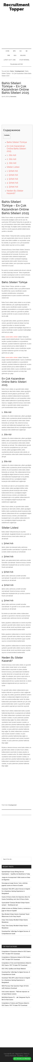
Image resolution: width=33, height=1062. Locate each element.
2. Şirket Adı (12, 175)
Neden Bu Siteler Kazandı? (15, 192)
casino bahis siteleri (11, 337)
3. (11, 163)
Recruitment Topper (16, 6)
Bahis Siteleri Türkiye (17, 142)
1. (11, 155)
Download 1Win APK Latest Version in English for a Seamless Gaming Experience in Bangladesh (16, 891)
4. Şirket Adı (12, 182)
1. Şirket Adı (12, 171)
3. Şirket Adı (12, 179)
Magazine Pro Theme (21, 1053)
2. (11, 159)
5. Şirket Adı (12, 186)
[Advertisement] (16, 29)
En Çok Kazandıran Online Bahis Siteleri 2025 (16, 148)
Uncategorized (12, 805)
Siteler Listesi (13, 167)
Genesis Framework (10, 1055)
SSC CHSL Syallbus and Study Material (14, 969)
